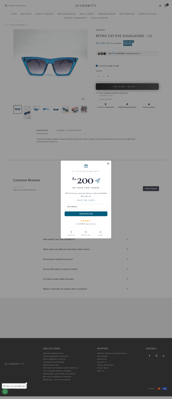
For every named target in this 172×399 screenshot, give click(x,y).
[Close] (108, 164)
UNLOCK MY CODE (86, 214)
